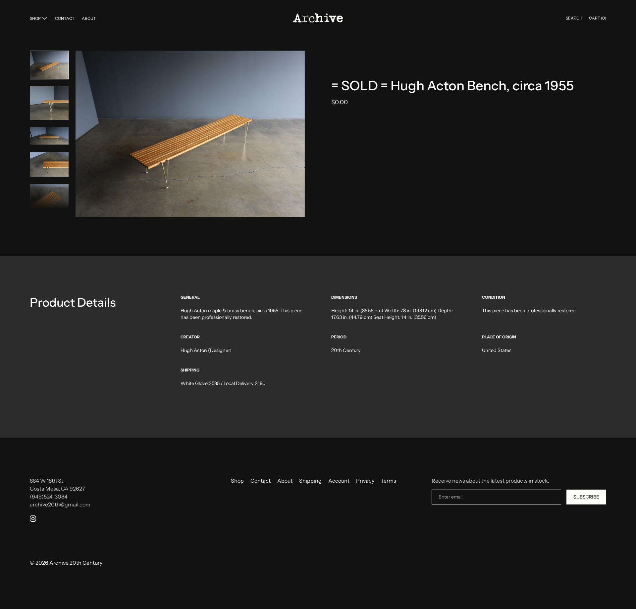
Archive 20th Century (75, 562)
